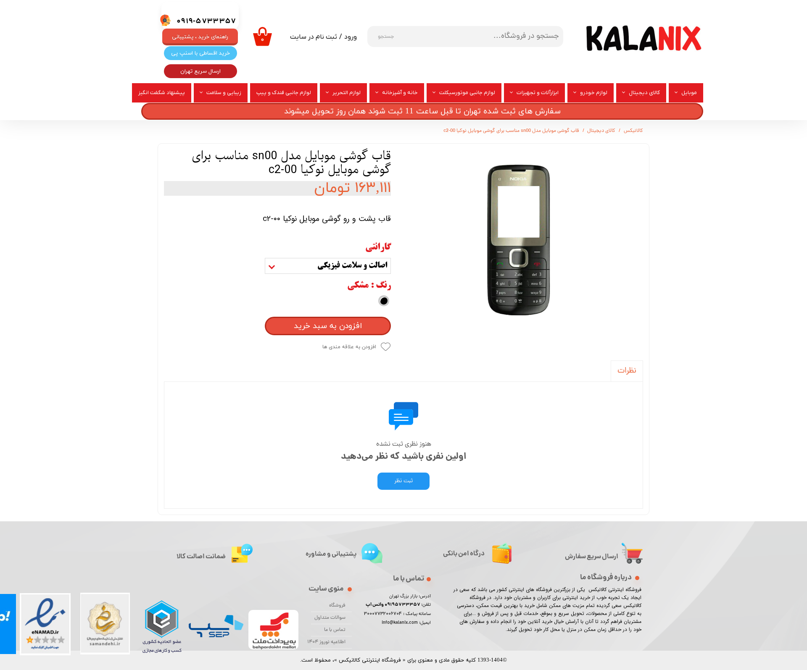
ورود (350, 37)
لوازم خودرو (593, 92)
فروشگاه (337, 606)
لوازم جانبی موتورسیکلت (467, 92)
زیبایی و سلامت (223, 92)
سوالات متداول (329, 618)
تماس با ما (334, 630)
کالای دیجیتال (644, 92)
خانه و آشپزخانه (400, 92)
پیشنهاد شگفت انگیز (161, 92)
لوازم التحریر (346, 92)
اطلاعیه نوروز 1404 (328, 642)
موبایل (689, 92)
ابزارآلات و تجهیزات (538, 92)
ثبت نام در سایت (313, 37)
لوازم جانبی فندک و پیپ (283, 92)
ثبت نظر (403, 481)
